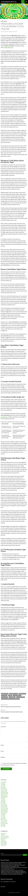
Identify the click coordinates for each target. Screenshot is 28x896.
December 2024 (4, 808)
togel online (5, 697)
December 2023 (4, 823)
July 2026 (3, 783)
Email (2, 751)
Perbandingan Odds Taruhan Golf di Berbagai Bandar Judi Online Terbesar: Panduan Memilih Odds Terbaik (13, 873)
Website (3, 757)
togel (10, 695)
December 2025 (4, 792)
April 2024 (3, 818)
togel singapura (20, 697)
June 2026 (3, 784)
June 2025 (3, 800)
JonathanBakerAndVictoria (8, 2)
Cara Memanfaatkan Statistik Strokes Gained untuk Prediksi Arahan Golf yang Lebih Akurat (14, 868)
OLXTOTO (18, 892)
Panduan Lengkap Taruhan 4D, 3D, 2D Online (11, 705)
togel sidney (12, 697)
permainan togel (13, 693)
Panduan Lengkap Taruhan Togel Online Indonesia (12, 711)
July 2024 (3, 814)
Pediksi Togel (4, 838)
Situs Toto (3, 886)
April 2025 (3, 802)
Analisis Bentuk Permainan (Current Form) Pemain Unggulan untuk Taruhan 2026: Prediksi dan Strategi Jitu (13, 871)
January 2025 (4, 806)
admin (7, 31)
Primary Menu (26, 1)
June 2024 (3, 815)
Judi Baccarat (4, 833)
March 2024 (3, 819)
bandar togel (5, 693)
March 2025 (3, 804)
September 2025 (4, 796)
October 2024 (4, 810)
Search (2, 853)
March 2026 (3, 788)
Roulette (3, 839)
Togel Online (4, 21)
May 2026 (3, 786)
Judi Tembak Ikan (4, 836)
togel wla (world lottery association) (10, 698)
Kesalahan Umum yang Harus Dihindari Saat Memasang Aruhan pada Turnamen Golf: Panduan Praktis (13, 863)
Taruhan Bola (4, 841)
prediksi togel (22, 693)
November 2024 (4, 809)
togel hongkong (17, 695)
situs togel (4, 695)
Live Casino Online (5, 837)
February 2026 (4, 789)
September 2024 (4, 811)
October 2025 (4, 795)
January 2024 (4, 822)
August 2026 (3, 782)
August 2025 (3, 797)
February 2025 (4, 805)
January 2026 (4, 791)
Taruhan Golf (3, 842)
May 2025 (3, 801)
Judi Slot (3, 834)
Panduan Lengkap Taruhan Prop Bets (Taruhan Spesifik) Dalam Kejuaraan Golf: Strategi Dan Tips (13, 865)
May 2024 (3, 817)
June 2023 (3, 824)
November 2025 (4, 793)
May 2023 (3, 826)
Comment (3, 726)
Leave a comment (13, 31)
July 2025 (3, 798)
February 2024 (4, 820)
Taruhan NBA (4, 843)
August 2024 (3, 813)
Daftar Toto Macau (8, 47)
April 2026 (3, 787)
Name (2, 745)
